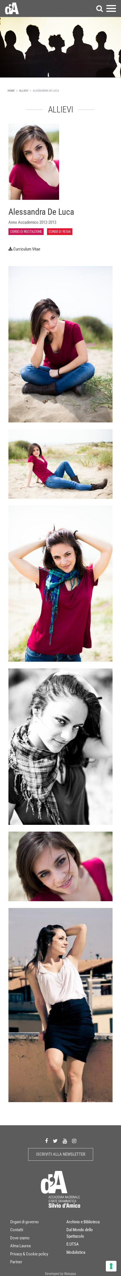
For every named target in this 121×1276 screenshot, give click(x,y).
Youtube (65, 1141)
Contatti (16, 1229)
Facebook (46, 1141)
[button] (99, 8)
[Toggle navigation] (111, 8)
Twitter (55, 1141)
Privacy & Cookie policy (29, 1253)
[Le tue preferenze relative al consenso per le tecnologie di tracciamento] (111, 1266)
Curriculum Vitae (26, 249)
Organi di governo (24, 1221)
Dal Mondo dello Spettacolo (79, 1233)
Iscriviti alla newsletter (60, 1154)
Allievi (23, 90)
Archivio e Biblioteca (83, 1221)
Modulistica (75, 1252)
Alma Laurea (20, 1245)
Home (11, 90)
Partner (16, 1261)
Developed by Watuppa (60, 1273)
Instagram (74, 1141)
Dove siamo (20, 1237)
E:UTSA (72, 1244)
